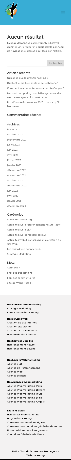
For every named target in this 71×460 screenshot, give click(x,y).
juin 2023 (12, 149)
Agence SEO (14, 363)
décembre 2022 (16, 170)
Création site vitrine (19, 326)
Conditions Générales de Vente (25, 434)
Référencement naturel (21, 344)
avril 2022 (12, 195)
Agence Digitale (16, 375)
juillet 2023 (13, 144)
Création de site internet (22, 322)
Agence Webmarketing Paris (24, 385)
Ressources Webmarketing (23, 414)
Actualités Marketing (19, 219)
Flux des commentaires (21, 277)
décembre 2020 (16, 205)
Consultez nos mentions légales (26, 422)
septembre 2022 (17, 185)
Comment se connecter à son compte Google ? (35, 88)
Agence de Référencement (23, 367)
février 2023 (14, 160)
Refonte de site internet (21, 334)
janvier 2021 (14, 200)
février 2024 (14, 129)
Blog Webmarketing (19, 418)
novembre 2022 (16, 175)
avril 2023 (12, 154)
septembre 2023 (17, 139)
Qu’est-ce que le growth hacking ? (27, 77)
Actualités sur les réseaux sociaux (26, 234)
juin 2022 (12, 190)
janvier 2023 (14, 165)
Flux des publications (19, 272)
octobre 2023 (15, 134)
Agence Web (15, 371)
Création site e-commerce (22, 330)
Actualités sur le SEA (19, 229)
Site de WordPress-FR (20, 282)
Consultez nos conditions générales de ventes (34, 426)
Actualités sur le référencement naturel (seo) (34, 224)
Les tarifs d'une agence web (24, 249)
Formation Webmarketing (23, 312)
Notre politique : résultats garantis (27, 430)
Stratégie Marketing (19, 254)
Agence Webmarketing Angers (26, 401)
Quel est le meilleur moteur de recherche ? (32, 83)
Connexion (13, 267)
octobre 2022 (15, 180)
